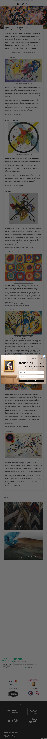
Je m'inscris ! (31, 381)
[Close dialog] (44, 356)
